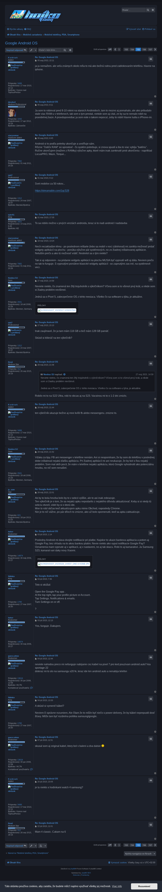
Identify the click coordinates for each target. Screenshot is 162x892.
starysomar (13, 135)
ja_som (11, 490)
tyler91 (11, 215)
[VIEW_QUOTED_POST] (64, 374)
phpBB (72, 869)
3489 (19, 83)
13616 (20, 678)
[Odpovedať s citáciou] (150, 59)
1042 (19, 119)
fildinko (11, 576)
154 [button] (132, 49)
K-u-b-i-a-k (13, 58)
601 (19, 515)
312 (19, 369)
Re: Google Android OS (46, 57)
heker (10, 532)
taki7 (10, 175)
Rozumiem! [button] (144, 886)
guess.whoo (13, 656)
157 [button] (150, 49)
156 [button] (144, 49)
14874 (20, 556)
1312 (19, 198)
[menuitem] (27, 29)
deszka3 (12, 102)
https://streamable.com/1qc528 (52, 190)
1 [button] (119, 49)
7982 (19, 161)
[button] (110, 49)
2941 (19, 302)
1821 (19, 222)
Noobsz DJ (13, 278)
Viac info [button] (117, 886)
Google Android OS (21, 43)
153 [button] (126, 49)
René (10, 362)
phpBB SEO (86, 873)
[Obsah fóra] (35, 15)
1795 (19, 602)
